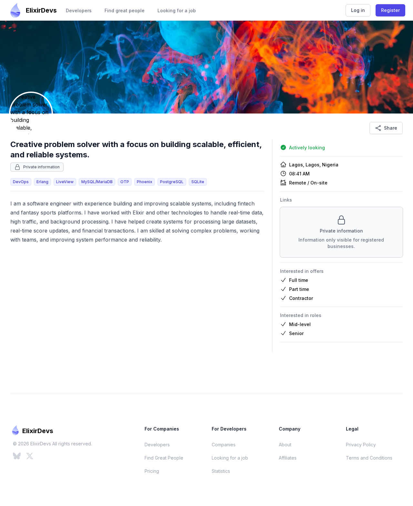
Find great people (125, 10)
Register (390, 10)
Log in (358, 10)
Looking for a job (176, 10)
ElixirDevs (41, 10)
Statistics (221, 471)
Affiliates (288, 458)
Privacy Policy (361, 444)
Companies (224, 444)
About (285, 444)
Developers (79, 10)
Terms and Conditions (369, 458)
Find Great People (164, 458)
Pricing (152, 471)
